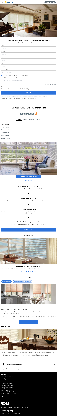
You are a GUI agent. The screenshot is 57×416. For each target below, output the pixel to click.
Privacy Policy (23, 98)
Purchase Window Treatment (10, 89)
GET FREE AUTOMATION (28, 271)
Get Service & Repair (25, 89)
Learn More (28, 180)
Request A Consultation (28, 176)
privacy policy (43, 96)
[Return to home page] (8, 2)
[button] (2, 2)
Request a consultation (28, 322)
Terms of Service (30, 98)
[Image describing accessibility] (5, 403)
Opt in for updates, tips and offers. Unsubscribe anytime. (15, 75)
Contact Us (28, 229)
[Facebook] (2, 397)
